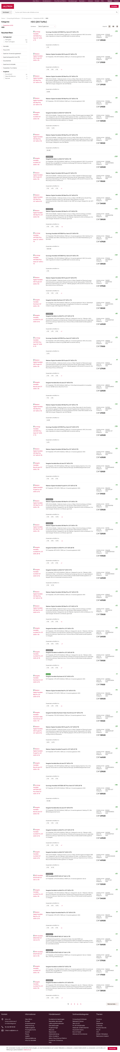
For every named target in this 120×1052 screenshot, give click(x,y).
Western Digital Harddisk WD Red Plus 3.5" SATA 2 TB (62, 135)
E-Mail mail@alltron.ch (11, 1030)
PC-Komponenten (27, 18)
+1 (61, 69)
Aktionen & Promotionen (80, 1034)
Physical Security (101, 1027)
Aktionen (90, 1)
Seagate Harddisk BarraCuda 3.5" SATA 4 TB (59, 763)
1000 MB (49, 248)
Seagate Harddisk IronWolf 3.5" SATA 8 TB (58, 113)
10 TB (48, 128)
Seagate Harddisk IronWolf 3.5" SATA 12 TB (59, 852)
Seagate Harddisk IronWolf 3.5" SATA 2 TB (58, 966)
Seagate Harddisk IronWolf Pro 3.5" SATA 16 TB (60, 316)
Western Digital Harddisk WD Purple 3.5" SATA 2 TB (61, 173)
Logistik (27, 1036)
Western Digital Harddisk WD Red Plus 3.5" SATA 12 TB (62, 592)
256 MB (48, 150)
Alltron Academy (54, 1036)
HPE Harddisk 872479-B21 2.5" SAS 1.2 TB (58, 952)
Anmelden (114, 6)
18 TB (48, 742)
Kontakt (97, 1)
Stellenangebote (30, 1027)
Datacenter (99, 1023)
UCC (97, 1032)
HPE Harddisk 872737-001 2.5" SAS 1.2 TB (58, 876)
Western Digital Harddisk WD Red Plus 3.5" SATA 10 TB (62, 449)
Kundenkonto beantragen (56, 1019)
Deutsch (110, 1)
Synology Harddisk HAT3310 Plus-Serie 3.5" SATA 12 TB (62, 427)
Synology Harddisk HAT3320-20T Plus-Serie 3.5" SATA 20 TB (64, 785)
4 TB (52, 188)
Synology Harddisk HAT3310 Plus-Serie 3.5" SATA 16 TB (62, 338)
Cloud (98, 1021)
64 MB (48, 91)
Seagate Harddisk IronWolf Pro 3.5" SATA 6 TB (59, 890)
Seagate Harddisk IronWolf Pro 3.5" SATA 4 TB (59, 628)
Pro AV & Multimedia (79, 1025)
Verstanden (112, 1048)
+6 (62, 226)
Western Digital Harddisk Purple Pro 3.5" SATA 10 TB (61, 749)
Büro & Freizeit (77, 1032)
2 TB (48, 69)
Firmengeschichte (30, 1030)
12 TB (53, 128)
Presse (27, 1034)
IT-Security (99, 1025)
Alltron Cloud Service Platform (58, 1038)
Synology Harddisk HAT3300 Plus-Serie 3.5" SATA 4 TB (62, 32)
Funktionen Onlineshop (56, 1040)
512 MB (48, 801)
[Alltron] (7, 6)
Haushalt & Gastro (78, 1030)
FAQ (102, 1)
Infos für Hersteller (30, 1040)
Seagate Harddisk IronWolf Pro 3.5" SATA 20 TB (60, 652)
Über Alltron (28, 1019)
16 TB (48, 442)
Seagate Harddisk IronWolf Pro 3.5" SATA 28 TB (60, 547)
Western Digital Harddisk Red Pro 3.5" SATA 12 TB (60, 912)
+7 (61, 331)
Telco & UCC (76, 1023)
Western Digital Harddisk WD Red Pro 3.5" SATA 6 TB (61, 501)
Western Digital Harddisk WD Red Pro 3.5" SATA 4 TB (61, 525)
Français (116, 1)
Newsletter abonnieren (55, 1021)
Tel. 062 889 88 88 (10, 1027)
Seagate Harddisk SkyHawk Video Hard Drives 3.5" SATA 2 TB (64, 713)
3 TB (52, 69)
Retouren (51, 1030)
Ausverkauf (8, 74)
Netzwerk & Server (78, 1021)
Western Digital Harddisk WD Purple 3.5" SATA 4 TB (61, 54)
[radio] (109, 26)
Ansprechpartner (30, 1023)
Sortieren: (33, 26)
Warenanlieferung (30, 1038)
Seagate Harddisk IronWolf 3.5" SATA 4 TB (58, 159)
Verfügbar (8, 39)
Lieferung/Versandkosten (56, 1023)
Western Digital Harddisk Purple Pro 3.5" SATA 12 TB (61, 485)
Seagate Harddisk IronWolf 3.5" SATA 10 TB (59, 570)
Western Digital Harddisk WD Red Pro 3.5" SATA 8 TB (61, 211)
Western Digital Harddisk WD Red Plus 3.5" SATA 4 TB (62, 98)
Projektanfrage (53, 1027)
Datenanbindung (54, 1034)
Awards (27, 1032)
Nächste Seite (111, 1004)
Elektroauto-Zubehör (102, 1036)
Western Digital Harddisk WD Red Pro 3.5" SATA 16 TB (62, 606)
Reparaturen (52, 1032)
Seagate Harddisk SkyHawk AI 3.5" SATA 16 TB (60, 676)
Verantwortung (29, 1025)
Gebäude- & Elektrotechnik (81, 1027)
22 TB (53, 742)
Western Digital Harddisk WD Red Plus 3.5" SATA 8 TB (62, 195)
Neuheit (7, 78)
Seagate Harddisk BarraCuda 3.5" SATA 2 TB (59, 463)
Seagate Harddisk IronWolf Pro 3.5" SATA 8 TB (59, 982)
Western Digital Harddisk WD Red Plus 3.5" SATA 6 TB (62, 76)
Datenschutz (27, 1050)
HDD (47, 18)
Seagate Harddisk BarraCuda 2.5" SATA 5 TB (59, 382)
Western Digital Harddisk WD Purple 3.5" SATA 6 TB (61, 360)
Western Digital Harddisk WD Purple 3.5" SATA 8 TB (61, 278)
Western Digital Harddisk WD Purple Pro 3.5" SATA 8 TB (62, 727)
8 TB (57, 331)
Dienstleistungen (72, 1)
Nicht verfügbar (10, 42)
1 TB (48, 398)
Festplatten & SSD (39, 18)
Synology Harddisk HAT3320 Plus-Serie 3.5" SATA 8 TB (62, 233)
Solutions (99, 1019)
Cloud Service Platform (60, 1)
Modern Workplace (102, 1034)
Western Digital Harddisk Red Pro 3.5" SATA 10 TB (60, 690)
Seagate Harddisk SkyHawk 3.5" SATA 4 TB (59, 300)
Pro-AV (98, 1030)
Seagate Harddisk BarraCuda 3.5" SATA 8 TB (59, 808)
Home (3, 18)
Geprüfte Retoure (10, 76)
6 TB (48, 47)
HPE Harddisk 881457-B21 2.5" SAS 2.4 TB (58, 936)
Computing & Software (13, 18)
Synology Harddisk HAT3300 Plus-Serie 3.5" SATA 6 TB (62, 255)
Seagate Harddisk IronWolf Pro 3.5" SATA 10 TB (60, 830)
